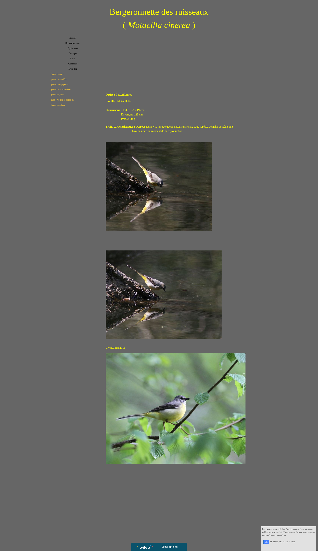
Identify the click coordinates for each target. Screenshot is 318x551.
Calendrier (72, 63)
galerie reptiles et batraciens (62, 100)
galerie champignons (59, 84)
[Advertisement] (73, 183)
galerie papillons (58, 105)
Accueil (72, 38)
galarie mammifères (59, 79)
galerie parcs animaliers (61, 89)
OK (266, 542)
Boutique (73, 53)
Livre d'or (72, 69)
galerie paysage (57, 94)
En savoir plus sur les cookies (282, 542)
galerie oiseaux (57, 74)
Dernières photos (72, 43)
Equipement (73, 48)
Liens (72, 58)
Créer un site (170, 546)
